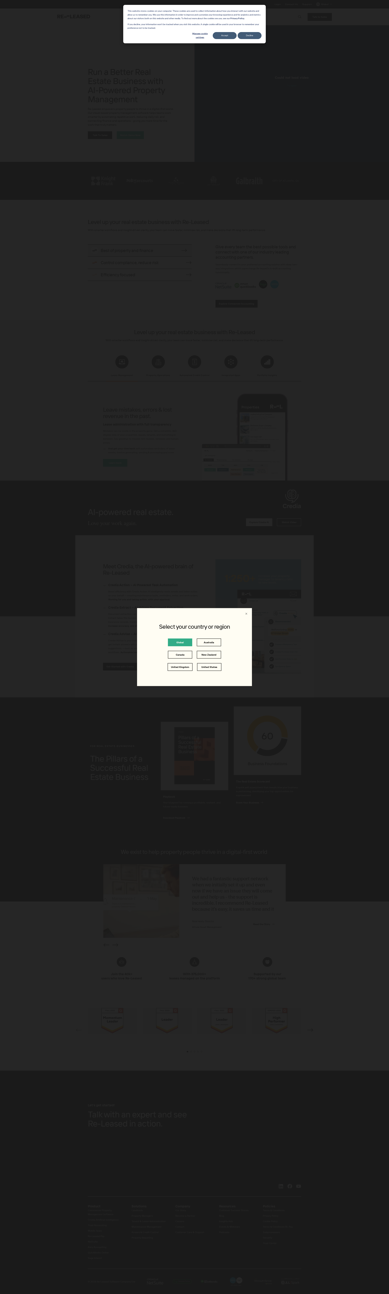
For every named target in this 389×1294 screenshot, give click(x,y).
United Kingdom (180, 666)
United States (209, 666)
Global (180, 642)
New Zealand (208, 654)
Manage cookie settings (200, 35)
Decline (249, 35)
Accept (224, 35)
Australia (209, 642)
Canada (180, 654)
